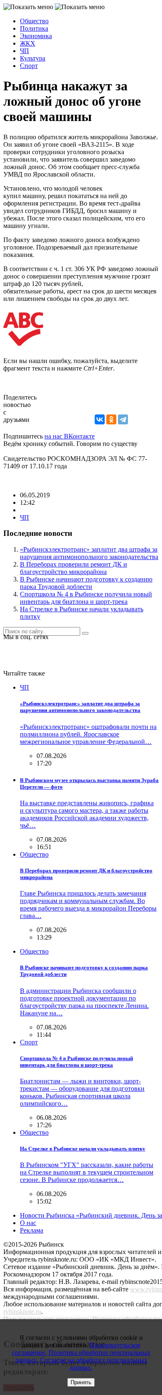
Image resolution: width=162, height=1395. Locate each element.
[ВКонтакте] (100, 419)
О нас (28, 1222)
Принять (81, 1382)
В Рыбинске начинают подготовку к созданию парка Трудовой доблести (86, 583)
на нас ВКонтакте (69, 436)
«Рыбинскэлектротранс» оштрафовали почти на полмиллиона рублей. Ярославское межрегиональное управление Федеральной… (88, 734)
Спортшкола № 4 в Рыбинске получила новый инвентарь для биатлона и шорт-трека (86, 598)
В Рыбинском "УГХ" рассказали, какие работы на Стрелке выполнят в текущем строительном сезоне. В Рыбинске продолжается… (86, 1172)
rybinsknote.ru (22, 1311)
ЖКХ (27, 43)
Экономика (36, 35)
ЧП (24, 50)
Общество (34, 20)
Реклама (31, 1230)
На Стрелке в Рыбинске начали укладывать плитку (82, 1149)
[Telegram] (123, 419)
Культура (32, 58)
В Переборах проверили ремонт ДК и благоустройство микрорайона (73, 568)
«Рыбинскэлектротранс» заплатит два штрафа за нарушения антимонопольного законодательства (89, 553)
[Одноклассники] (111, 419)
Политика (34, 28)
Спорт (29, 65)
